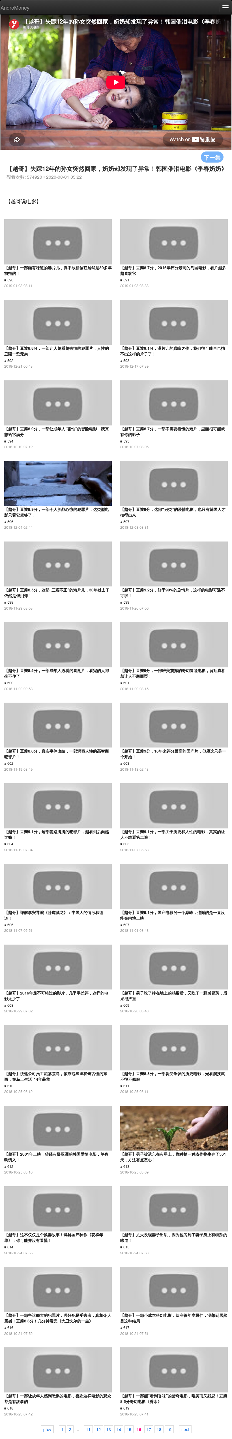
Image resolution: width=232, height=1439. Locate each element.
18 (159, 1429)
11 (88, 1429)
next (185, 1429)
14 (119, 1429)
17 (149, 1429)
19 (169, 1429)
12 (98, 1429)
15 (129, 1429)
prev (47, 1429)
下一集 (212, 157)
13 (108, 1429)
